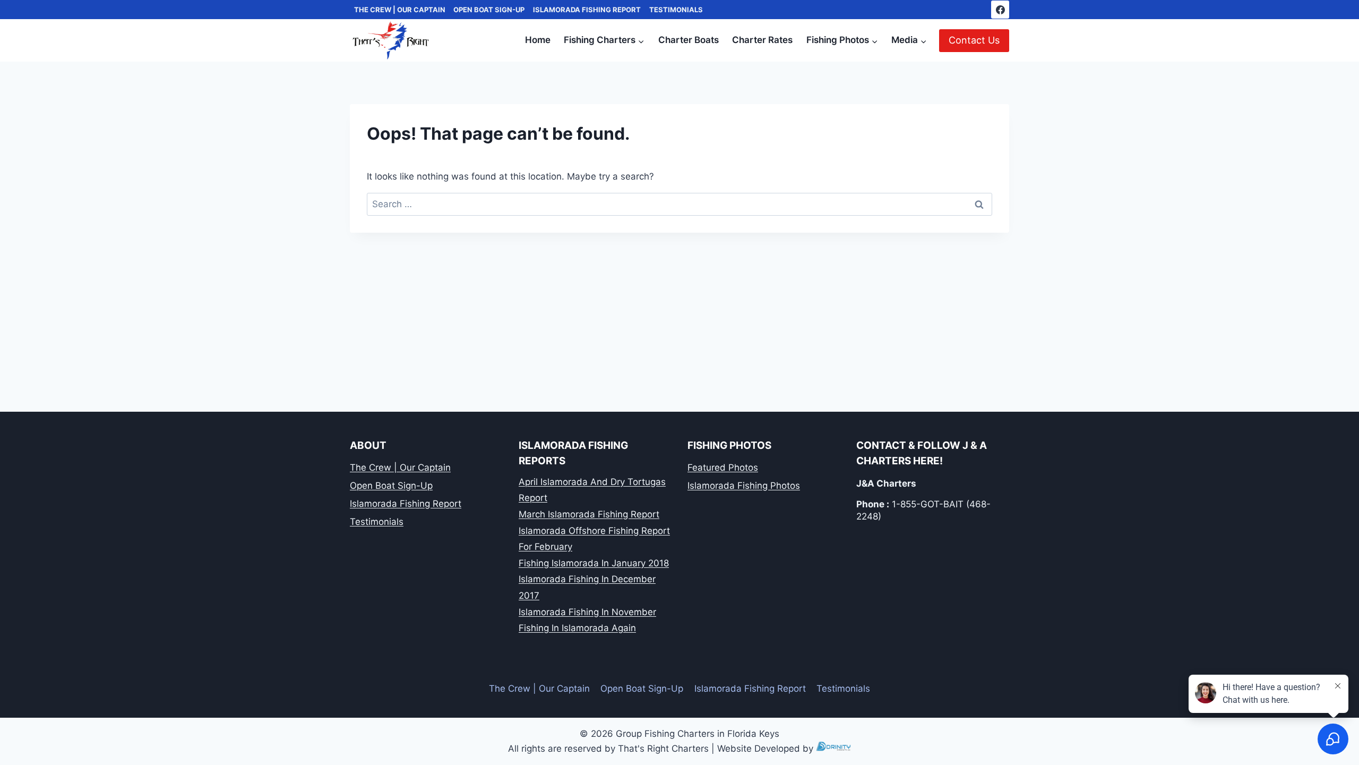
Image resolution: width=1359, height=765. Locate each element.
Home (538, 40)
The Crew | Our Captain (399, 9)
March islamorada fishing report (589, 514)
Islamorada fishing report (587, 9)
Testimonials (676, 9)
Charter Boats (688, 40)
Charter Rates (762, 40)
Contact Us (974, 40)
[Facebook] (1000, 10)
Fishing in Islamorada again (577, 628)
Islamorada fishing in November (587, 612)
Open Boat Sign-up (488, 9)
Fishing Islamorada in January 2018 (594, 563)
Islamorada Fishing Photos (743, 485)
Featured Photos (722, 467)
